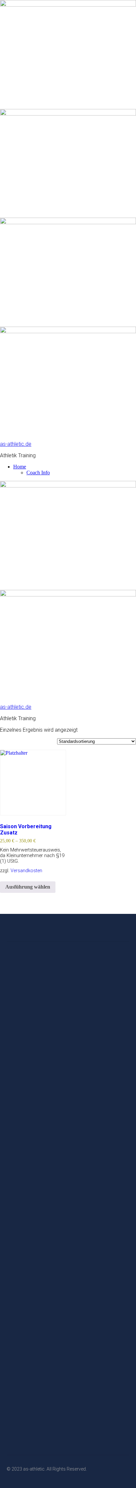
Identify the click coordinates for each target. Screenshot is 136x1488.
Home (19, 466)
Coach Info (38, 472)
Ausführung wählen (27, 887)
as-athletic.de (15, 444)
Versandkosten (26, 870)
